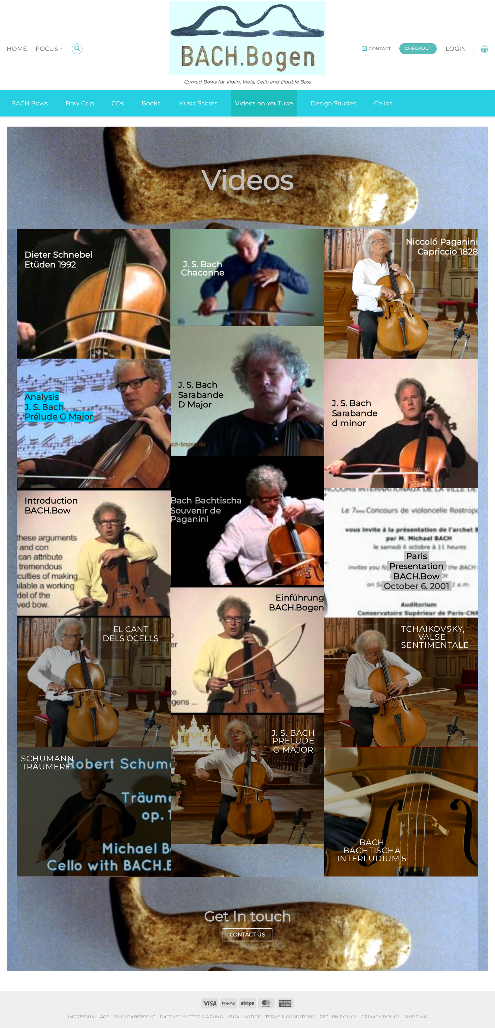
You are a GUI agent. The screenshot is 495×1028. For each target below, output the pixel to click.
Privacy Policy (380, 1016)
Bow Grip (80, 103)
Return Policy (338, 1016)
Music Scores (198, 103)
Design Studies (333, 103)
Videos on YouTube (264, 103)
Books (150, 103)
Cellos (383, 103)
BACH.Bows (29, 103)
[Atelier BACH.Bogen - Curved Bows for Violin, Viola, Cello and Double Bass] (247, 38)
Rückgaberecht (135, 1016)
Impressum (82, 1016)
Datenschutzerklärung (191, 1016)
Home (17, 48)
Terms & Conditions (290, 1016)
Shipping (415, 1016)
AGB (105, 1016)
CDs (117, 103)
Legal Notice (244, 1016)
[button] (77, 48)
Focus (47, 48)
